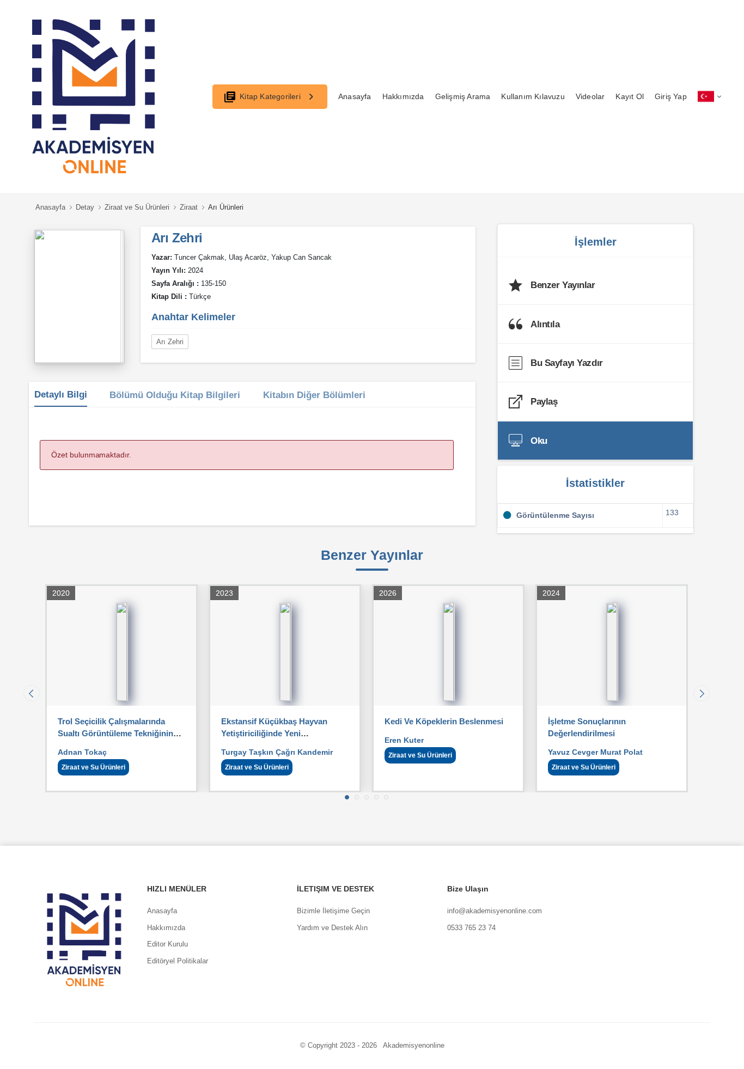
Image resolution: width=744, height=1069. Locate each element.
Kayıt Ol (629, 96)
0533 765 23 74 (471, 928)
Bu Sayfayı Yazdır (566, 363)
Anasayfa (354, 96)
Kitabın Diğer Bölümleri (314, 395)
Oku (538, 441)
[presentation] (31, 693)
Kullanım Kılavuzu (532, 96)
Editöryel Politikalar (177, 961)
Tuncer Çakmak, (200, 257)
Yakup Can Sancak (301, 257)
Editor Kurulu (167, 944)
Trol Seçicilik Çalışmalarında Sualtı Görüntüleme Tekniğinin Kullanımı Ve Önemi (115, 733)
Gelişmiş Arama (463, 96)
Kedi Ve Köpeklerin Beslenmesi (444, 721)
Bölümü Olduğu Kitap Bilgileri (174, 395)
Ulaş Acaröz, (249, 257)
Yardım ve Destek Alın (332, 928)
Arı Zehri (170, 342)
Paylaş (543, 401)
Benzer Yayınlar (562, 285)
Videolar (590, 96)
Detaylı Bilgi (60, 394)
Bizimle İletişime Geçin (333, 911)
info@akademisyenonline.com (494, 911)
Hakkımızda (403, 96)
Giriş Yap (671, 96)
